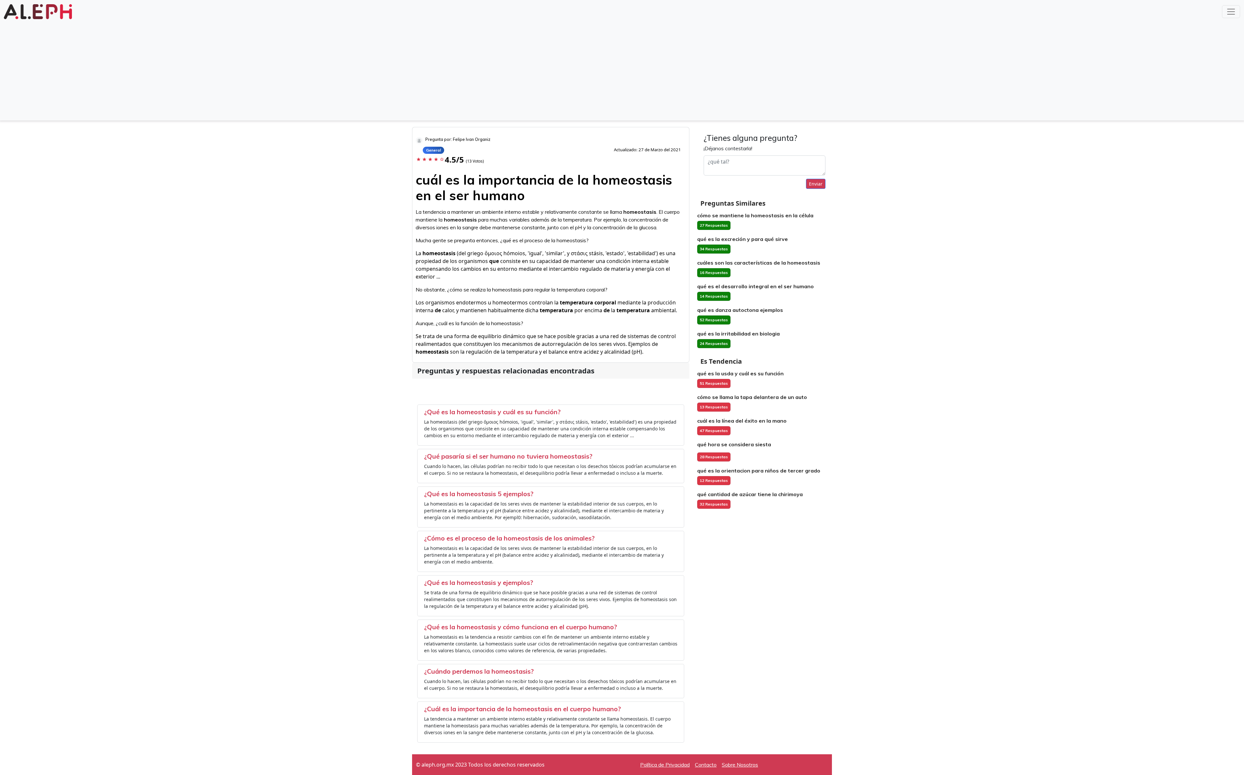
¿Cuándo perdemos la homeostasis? (479, 671)
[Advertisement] (622, 69)
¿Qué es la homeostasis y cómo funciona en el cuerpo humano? (520, 627)
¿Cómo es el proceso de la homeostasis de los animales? (509, 538)
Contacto (706, 764)
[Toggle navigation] (1231, 11)
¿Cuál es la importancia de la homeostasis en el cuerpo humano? (522, 709)
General (433, 150)
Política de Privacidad (665, 764)
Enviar (816, 184)
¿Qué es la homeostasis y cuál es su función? (492, 412)
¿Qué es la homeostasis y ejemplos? (478, 582)
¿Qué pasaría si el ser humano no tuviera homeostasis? (508, 456)
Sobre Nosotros (740, 764)
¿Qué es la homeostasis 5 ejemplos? (479, 494)
